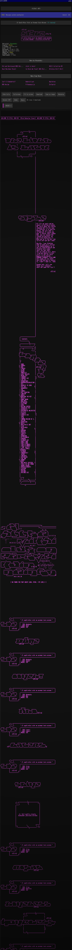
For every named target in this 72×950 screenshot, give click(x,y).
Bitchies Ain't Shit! (56, 63)
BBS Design (5, 79)
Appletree (52, 76)
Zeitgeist (52, 79)
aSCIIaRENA (3, 1)
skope (11, 46)
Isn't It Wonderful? (8, 76)
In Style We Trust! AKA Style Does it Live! (40, 63)
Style (10, 39)
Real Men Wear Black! (9, 63)
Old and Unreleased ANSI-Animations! (14, 60)
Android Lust (30, 76)
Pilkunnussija (30, 79)
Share (23, 94)
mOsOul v (8, 100)
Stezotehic (13, 38)
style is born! (30, 60)
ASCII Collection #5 (56, 60)
